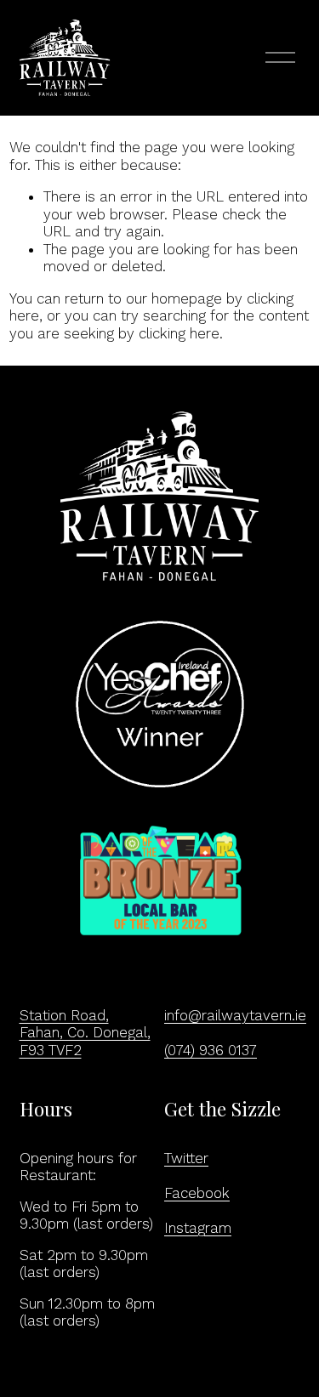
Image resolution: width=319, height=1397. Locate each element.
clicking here (179, 333)
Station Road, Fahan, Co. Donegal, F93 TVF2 (85, 1033)
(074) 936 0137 (210, 1050)
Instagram (197, 1227)
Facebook (197, 1192)
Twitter (186, 1158)
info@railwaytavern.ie (235, 1015)
